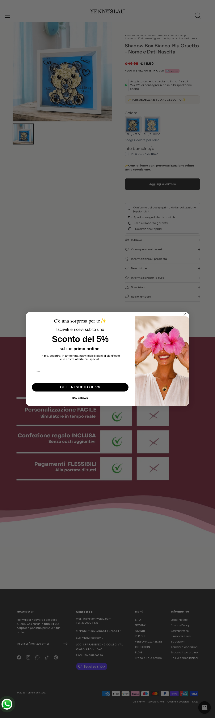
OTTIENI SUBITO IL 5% (80, 387)
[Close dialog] (184, 314)
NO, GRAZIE (80, 397)
